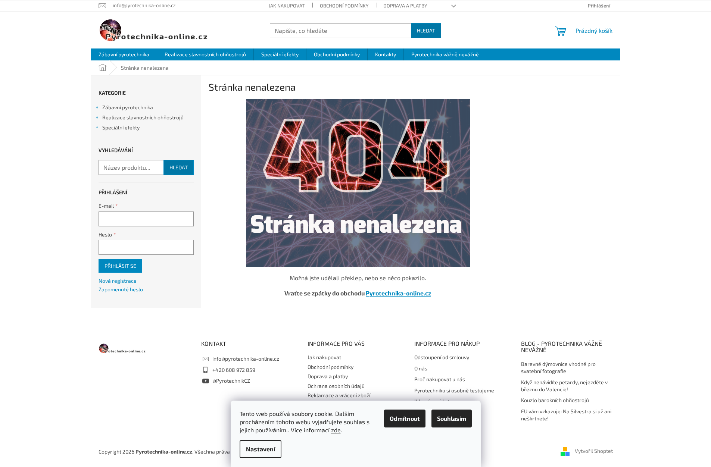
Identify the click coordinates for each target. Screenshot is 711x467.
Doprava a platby (405, 6)
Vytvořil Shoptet (594, 451)
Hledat (426, 30)
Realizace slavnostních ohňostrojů (143, 117)
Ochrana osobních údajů (336, 386)
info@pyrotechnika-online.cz (245, 358)
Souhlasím (451, 418)
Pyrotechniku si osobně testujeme (454, 390)
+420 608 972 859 (233, 370)
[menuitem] (124, 54)
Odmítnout (405, 418)
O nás (420, 368)
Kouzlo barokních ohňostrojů (555, 400)
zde (336, 429)
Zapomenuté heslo (121, 289)
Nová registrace (118, 281)
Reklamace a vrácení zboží (339, 395)
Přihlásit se (120, 266)
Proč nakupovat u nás (439, 379)
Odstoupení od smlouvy (441, 357)
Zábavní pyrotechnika (127, 107)
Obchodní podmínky (344, 6)
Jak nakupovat (287, 6)
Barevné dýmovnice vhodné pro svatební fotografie (558, 367)
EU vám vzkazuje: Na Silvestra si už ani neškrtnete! (566, 414)
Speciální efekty (121, 127)
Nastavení (260, 448)
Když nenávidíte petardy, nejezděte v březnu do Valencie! (564, 385)
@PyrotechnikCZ (231, 380)
